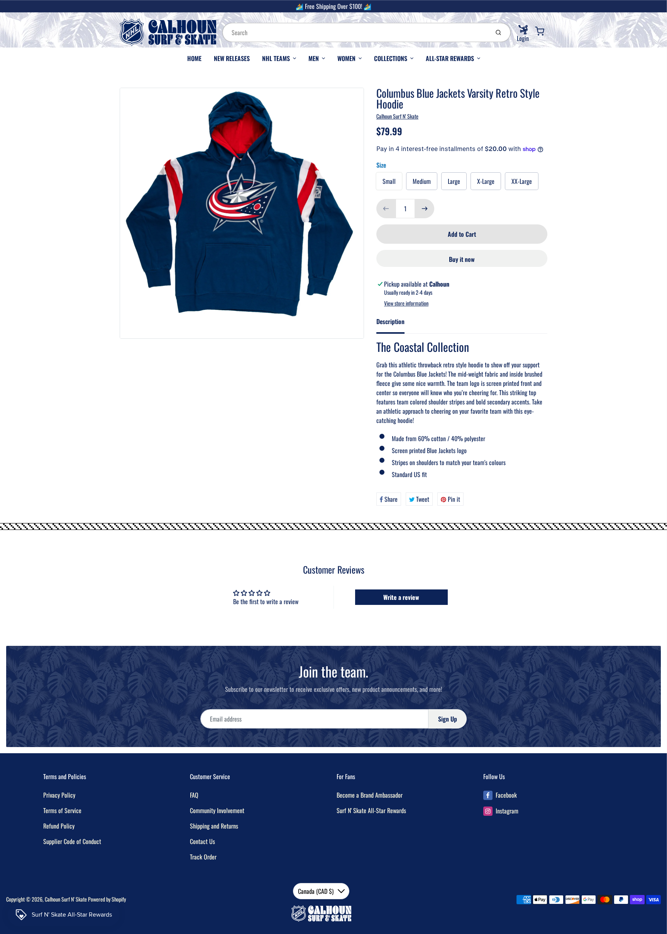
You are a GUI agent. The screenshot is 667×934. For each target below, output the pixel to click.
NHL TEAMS (276, 58)
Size (381, 165)
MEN (313, 58)
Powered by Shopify (107, 899)
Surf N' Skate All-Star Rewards (371, 810)
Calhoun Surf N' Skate (397, 116)
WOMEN (346, 58)
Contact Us (202, 841)
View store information (406, 303)
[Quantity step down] (386, 208)
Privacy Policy (59, 795)
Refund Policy (58, 825)
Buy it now (462, 259)
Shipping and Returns (214, 825)
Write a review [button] (401, 597)
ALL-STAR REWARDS (450, 58)
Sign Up (447, 718)
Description (390, 321)
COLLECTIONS (390, 58)
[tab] (395, 324)
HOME (194, 58)
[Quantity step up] (424, 208)
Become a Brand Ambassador (370, 795)
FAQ (194, 795)
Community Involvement (217, 810)
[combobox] (355, 32)
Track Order (203, 856)
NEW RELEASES (232, 58)
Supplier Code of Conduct (72, 841)
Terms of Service (62, 810)
